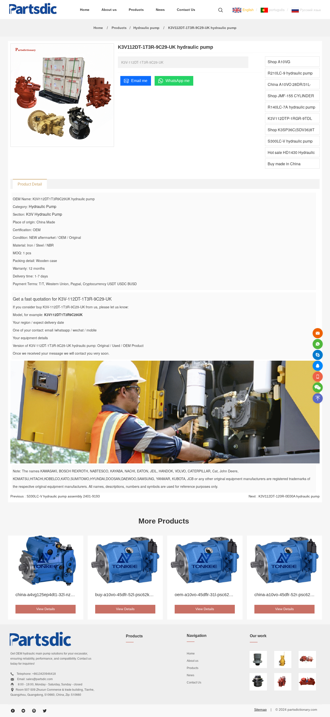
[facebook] (12, 710)
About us (109, 10)
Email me (139, 81)
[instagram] (34, 710)
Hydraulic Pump (42, 206)
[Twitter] (44, 710)
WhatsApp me (177, 81)
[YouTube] (23, 710)
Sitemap (260, 709)
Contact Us (186, 10)
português (276, 9)
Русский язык (310, 9)
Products (136, 10)
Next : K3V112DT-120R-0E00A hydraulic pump (284, 496)
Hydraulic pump (146, 28)
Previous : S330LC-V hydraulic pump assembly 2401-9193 (55, 496)
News (160, 10)
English (248, 9)
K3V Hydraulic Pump (44, 214)
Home (84, 10)
